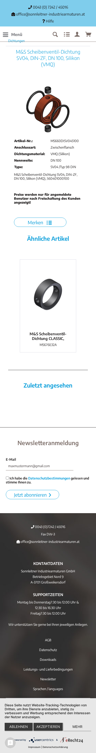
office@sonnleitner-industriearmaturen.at (50, 14)
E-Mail (11, 459)
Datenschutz (48, 650)
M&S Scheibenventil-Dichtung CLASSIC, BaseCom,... (48, 336)
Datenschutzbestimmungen (49, 478)
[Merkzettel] (66, 34)
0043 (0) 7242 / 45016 (50, 7)
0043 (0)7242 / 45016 (49, 527)
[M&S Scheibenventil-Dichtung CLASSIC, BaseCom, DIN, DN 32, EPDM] (48, 294)
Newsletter (48, 679)
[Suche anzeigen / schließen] (55, 34)
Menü (16, 34)
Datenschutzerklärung (55, 747)
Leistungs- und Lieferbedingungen (48, 669)
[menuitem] (12, 34)
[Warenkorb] (88, 34)
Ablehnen (18, 726)
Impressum (34, 747)
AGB (48, 640)
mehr (77, 726)
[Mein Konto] (77, 34)
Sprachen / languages (48, 689)
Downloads (48, 660)
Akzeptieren (48, 726)
